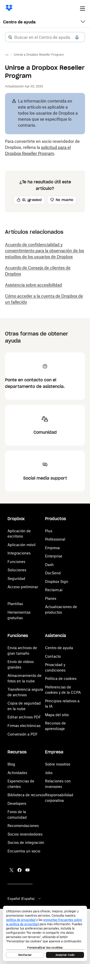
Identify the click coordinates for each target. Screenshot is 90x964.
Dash (49, 564)
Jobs (48, 773)
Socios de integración (26, 842)
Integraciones (19, 553)
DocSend (53, 573)
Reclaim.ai (53, 590)
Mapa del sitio (57, 715)
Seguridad (16, 578)
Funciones (16, 561)
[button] (10, 37)
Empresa (52, 548)
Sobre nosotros (57, 764)
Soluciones (17, 570)
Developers (17, 803)
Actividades (17, 773)
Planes (50, 598)
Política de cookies (60, 678)
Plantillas (15, 604)
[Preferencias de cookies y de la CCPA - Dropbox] (45, 933)
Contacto (53, 656)
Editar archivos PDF (24, 717)
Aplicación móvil (22, 545)
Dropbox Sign (56, 581)
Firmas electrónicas (24, 725)
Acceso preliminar (23, 587)
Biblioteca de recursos (26, 795)
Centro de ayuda (19, 21)
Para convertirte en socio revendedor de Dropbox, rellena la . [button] (42, 147)
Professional (55, 539)
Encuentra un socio (24, 851)
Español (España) (21, 898)
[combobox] (45, 37)
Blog (11, 764)
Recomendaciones (23, 825)
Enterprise (53, 556)
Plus (48, 531)
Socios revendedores (25, 834)
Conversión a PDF (23, 734)
